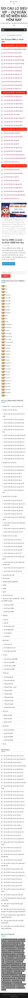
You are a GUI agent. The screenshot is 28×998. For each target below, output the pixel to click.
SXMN (4, 588)
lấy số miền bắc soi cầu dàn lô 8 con (14, 466)
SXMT (4, 592)
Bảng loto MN (8, 718)
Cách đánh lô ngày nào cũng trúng (16, 941)
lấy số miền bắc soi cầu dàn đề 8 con (14, 445)
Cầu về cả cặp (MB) (8, 339)
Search (6, 276)
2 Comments (7, 236)
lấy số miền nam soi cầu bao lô (12, 540)
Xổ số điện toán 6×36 (10, 651)
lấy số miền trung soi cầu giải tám (13, 510)
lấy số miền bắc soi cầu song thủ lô (14, 487)
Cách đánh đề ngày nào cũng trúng (11, 943)
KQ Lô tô (5, 711)
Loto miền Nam (7, 377)
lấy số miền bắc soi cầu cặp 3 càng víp (14, 435)
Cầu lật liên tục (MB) (8, 336)
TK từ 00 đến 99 (7, 371)
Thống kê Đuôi (7, 360)
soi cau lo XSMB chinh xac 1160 (13, 969)
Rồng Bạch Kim (10, 962)
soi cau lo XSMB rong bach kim (14, 973)
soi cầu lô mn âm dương (9, 978)
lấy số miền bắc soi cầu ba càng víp (14, 419)
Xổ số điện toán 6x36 (8, 324)
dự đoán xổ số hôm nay (9, 954)
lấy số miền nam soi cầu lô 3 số (13, 553)
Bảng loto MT (8, 722)
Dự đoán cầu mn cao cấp (10, 536)
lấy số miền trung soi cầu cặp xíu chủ (14, 504)
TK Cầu (5, 655)
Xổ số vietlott (7, 306)
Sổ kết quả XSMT (7, 303)
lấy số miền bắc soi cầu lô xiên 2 (13, 473)
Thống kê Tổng (7, 365)
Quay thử (5, 726)
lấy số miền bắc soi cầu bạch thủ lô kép (15, 782)
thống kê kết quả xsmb (19, 984)
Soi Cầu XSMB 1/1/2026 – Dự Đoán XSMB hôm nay (13, 241)
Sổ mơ (6, 395)
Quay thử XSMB (7, 383)
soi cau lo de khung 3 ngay (13, 963)
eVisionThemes (14, 996)
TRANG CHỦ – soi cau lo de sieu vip (13, 406)
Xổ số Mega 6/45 (7, 309)
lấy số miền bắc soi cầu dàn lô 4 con (14, 455)
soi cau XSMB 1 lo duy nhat (10, 975)
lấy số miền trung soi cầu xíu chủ (13, 532)
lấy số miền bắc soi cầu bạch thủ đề (14, 423)
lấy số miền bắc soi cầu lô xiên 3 (13, 477)
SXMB (4, 585)
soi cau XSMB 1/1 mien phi (16, 232)
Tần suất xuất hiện (8, 368)
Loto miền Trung (8, 380)
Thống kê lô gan (7, 348)
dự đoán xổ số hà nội (19, 952)
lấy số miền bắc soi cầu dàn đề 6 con (14, 442)
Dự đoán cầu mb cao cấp (10, 410)
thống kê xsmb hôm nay (9, 986)
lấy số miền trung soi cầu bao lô (13, 500)
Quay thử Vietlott (8, 392)
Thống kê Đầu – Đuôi (8, 362)
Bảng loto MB (8, 715)
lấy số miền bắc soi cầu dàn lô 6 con (14, 458)
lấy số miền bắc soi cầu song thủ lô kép (15, 766)
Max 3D (6, 315)
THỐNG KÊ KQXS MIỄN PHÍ (10, 582)
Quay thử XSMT (7, 389)
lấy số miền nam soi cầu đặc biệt (13, 546)
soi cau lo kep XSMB (16, 965)
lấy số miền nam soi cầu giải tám (13, 550)
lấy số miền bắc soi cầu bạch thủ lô (14, 426)
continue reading (8, 264)
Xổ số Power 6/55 (7, 312)
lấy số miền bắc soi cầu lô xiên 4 (13, 480)
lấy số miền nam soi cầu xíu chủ (13, 571)
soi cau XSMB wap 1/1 (20, 234)
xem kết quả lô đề (11, 988)
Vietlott (5, 615)
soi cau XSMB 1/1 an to (10, 230)
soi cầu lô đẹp (21, 978)
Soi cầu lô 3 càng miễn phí (18, 976)
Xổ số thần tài (7, 330)
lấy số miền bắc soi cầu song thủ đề (14, 483)
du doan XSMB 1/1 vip (17, 224)
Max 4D (6, 318)
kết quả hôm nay (8, 595)
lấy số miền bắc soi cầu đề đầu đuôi (14, 470)
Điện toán (5, 640)
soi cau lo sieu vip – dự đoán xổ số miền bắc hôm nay (14, 14)
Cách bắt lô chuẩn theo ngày (10, 939)
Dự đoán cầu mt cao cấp (9, 496)
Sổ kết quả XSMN (7, 300)
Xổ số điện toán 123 (8, 327)
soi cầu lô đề (6, 980)
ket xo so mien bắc (13, 956)
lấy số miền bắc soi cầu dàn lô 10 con (14, 452)
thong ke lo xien (7, 984)
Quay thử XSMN (7, 386)
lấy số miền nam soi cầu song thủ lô (14, 568)
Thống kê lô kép (7, 354)
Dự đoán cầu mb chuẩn (9, 462)
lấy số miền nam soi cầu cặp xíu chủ (14, 543)
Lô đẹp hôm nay (9, 958)
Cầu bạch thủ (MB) (8, 333)
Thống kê (6, 321)
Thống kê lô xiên (7, 351)
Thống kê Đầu (7, 357)
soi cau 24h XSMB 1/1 (10, 228)
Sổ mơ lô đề (6, 578)
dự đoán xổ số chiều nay (13, 950)
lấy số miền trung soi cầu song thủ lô (14, 528)
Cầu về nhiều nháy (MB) (9, 342)
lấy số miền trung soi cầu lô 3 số (13, 514)
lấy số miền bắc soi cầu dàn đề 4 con (14, 438)
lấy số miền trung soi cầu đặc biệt (13, 507)
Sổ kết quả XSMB (7, 297)
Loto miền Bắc (7, 374)
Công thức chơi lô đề (8, 575)
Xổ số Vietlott (8, 633)
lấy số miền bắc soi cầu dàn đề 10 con (14, 448)
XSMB (6, 286)
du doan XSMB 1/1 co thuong (12, 222)
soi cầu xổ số (16, 980)
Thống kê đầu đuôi (8, 345)
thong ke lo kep (17, 982)
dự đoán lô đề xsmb (10, 948)
